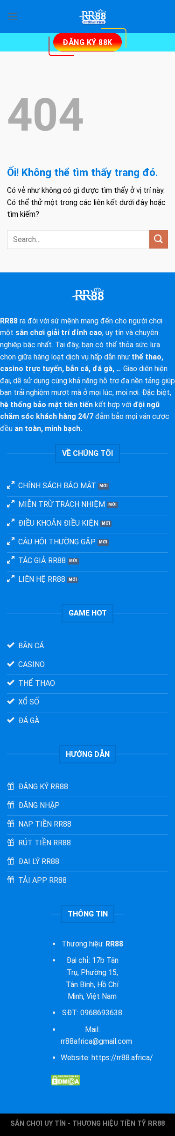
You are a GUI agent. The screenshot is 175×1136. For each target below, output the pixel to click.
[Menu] (12, 16)
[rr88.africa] (93, 16)
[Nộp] (158, 239)
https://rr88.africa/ (122, 1057)
